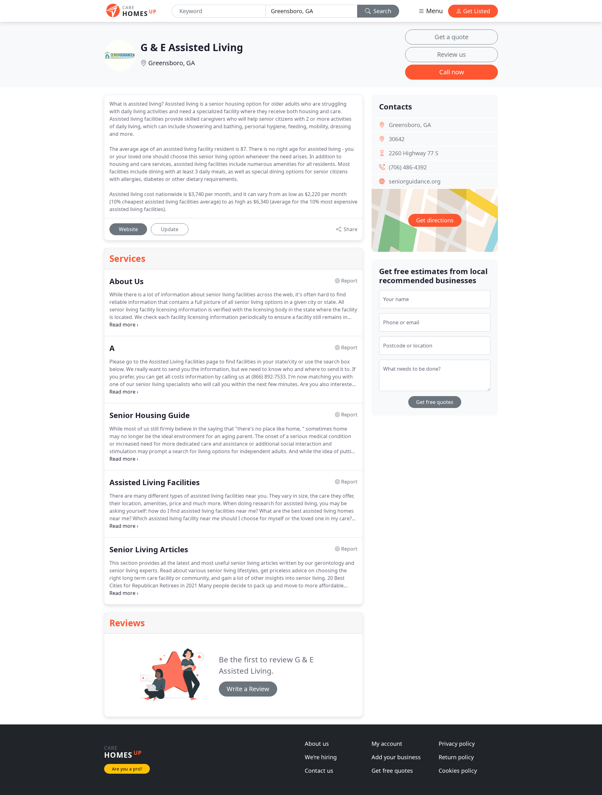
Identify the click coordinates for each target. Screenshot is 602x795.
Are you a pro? (127, 769)
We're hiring (321, 757)
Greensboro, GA (171, 63)
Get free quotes (434, 402)
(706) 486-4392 (408, 167)
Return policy (456, 757)
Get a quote (451, 37)
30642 (396, 139)
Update (169, 229)
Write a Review (248, 689)
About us (317, 743)
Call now (451, 72)
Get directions (435, 220)
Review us (451, 54)
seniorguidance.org (415, 181)
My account (387, 743)
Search (381, 11)
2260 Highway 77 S (413, 153)
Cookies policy (458, 770)
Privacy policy (457, 743)
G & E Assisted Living (191, 47)
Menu (434, 11)
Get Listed (476, 11)
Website (128, 229)
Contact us (319, 770)
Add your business (396, 757)
